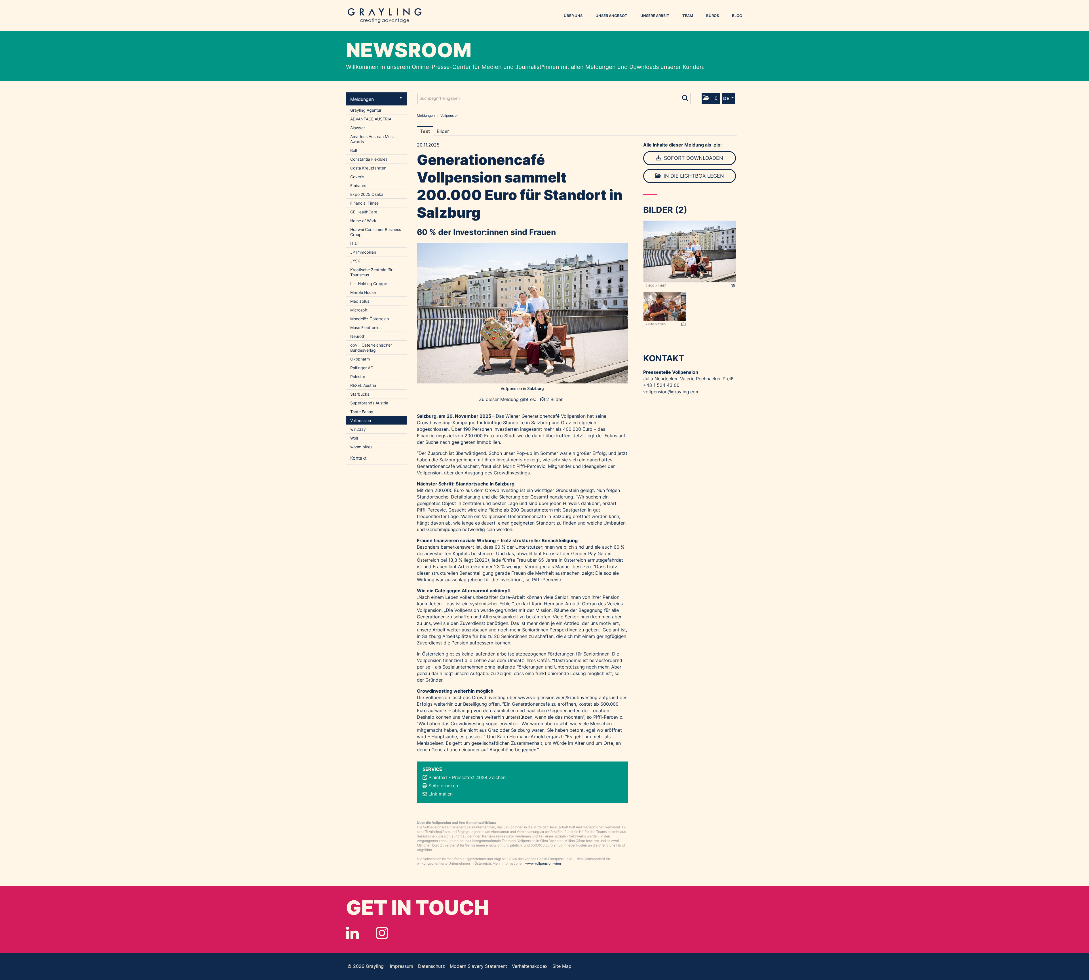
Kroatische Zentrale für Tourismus (371, 272)
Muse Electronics (365, 327)
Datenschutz (431, 966)
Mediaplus (359, 301)
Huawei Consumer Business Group (375, 232)
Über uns (573, 15)
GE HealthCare (363, 211)
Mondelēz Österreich (369, 318)
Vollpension (360, 420)
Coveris (357, 176)
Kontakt (358, 458)
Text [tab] (425, 131)
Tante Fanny (361, 411)
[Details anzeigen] (733, 286)
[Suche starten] (686, 97)
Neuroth (357, 336)
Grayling (384, 15)
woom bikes (361, 446)
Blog (737, 15)
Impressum (401, 966)
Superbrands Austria (369, 402)
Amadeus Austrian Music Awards (373, 139)
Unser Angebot (611, 15)
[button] (711, 98)
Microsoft (359, 309)
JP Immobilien (363, 252)
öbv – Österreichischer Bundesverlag (371, 348)
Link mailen (441, 794)
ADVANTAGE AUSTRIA (370, 118)
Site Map (561, 966)
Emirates (358, 185)
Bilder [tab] (443, 131)
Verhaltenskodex (530, 966)
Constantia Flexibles (368, 159)
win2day (358, 429)
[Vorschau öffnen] (522, 313)
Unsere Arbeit (654, 15)
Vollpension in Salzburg (522, 388)
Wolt (354, 438)
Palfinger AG (361, 367)
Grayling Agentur (365, 110)
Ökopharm (360, 359)
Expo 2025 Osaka (366, 194)
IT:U (354, 243)
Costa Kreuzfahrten (368, 168)
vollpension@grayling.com (671, 391)
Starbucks (359, 394)
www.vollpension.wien (543, 863)
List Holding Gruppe (368, 283)
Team (687, 15)
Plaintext (438, 777)
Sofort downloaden (692, 158)
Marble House (363, 292)
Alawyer (357, 127)
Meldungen (362, 99)
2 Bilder (554, 399)
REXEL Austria (363, 385)
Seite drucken (443, 785)
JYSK (355, 260)
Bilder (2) (665, 210)
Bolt (353, 150)
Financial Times (364, 203)
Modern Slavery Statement (478, 966)
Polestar (357, 376)
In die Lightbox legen (693, 176)
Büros (712, 15)
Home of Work (363, 220)
